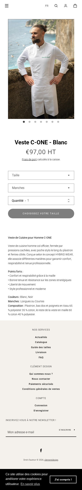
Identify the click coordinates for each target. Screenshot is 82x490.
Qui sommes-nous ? (41, 374)
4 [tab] (41, 122)
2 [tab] (29, 122)
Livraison (41, 352)
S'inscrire (65, 430)
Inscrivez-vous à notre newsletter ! (31, 420)
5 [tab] (47, 122)
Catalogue (41, 342)
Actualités (41, 337)
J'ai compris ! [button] (63, 479)
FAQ (41, 357)
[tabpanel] (41, 69)
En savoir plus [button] (30, 484)
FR (46, 5)
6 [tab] (52, 122)
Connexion (41, 405)
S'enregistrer (41, 410)
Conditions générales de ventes (41, 389)
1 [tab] (24, 122)
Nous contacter (41, 379)
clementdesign (51, 460)
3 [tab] (35, 122)
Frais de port (29, 159)
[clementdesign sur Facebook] (41, 450)
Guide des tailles (41, 347)
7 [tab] (58, 122)
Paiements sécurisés (41, 384)
